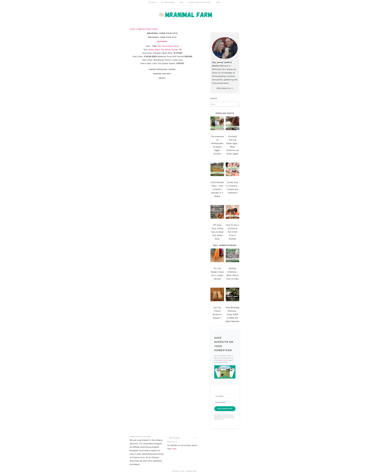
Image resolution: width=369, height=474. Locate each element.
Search (213, 98)
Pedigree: (162, 41)
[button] (224, 372)
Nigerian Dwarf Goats (148, 29)
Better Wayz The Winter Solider (164, 49)
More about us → (225, 88)
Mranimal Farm (184, 15)
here (174, 449)
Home (132, 29)
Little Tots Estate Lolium (167, 46)
